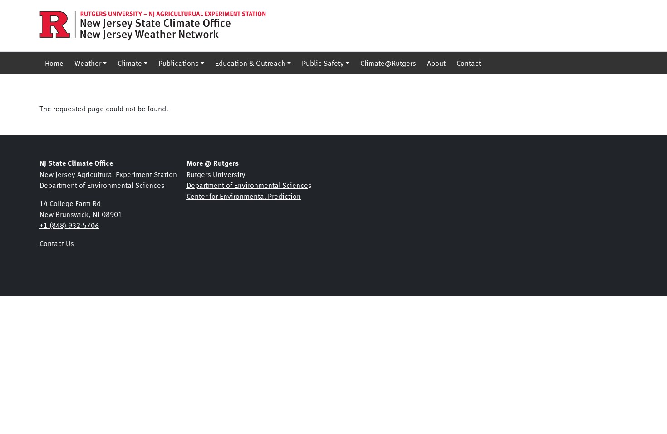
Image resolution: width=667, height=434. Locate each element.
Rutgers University (215, 174)
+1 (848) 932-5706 (69, 225)
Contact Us (56, 243)
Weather (87, 63)
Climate (130, 63)
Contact (468, 63)
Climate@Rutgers (388, 63)
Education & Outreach (250, 63)
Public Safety (323, 63)
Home (54, 63)
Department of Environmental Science (247, 185)
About (436, 63)
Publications (178, 63)
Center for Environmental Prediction (243, 196)
